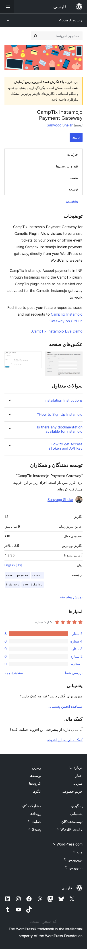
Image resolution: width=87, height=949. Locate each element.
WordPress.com (67, 844)
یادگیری (77, 806)
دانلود (76, 137)
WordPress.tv (69, 829)
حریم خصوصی (72, 791)
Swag (34, 829)
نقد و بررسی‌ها (67, 166)
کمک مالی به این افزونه (65, 740)
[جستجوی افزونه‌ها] (35, 35)
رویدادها (35, 813)
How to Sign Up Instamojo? (60, 414)
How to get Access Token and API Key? (66, 446)
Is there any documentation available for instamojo (60, 429)
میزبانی (77, 783)
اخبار (79, 775)
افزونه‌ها (35, 783)
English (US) (13, 565)
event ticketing (32, 584)
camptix (37, 575)
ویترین (36, 767)
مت (77, 852)
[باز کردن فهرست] (7, 6)
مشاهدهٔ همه (13, 673)
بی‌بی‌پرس (73, 860)
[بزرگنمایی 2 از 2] (35, 357)
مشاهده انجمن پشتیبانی (65, 706)
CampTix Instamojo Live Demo (57, 331)
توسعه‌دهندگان (72, 821)
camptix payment (17, 575)
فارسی (67, 888)
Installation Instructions (63, 400)
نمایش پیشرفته (71, 597)
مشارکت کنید (31, 806)
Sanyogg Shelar (59, 125)
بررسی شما (74, 673)
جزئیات (72, 154)
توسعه (73, 189)
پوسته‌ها (35, 775)
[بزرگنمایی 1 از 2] (76, 357)
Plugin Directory (71, 20)
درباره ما (76, 767)
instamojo (12, 584)
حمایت (34, 821)
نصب (74, 177)
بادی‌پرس (73, 868)
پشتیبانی (72, 200)
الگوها (37, 791)
